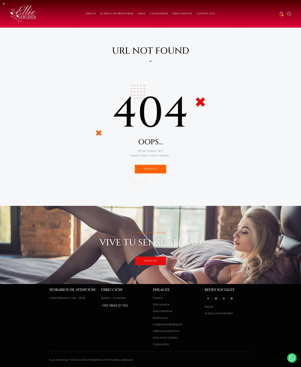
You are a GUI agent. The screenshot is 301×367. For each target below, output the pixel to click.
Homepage (150, 169)
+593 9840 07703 (114, 306)
